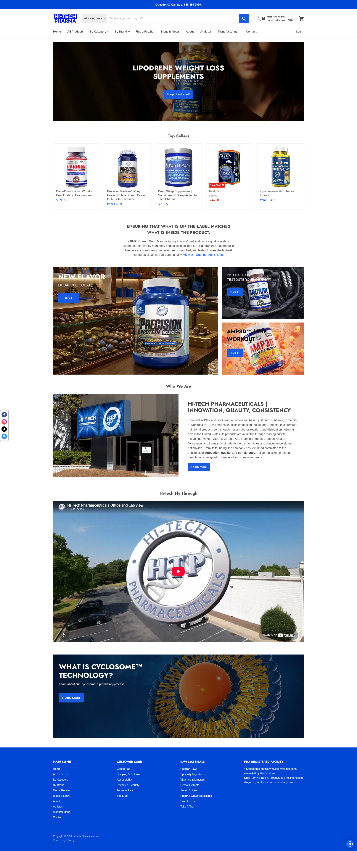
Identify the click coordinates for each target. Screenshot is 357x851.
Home (57, 31)
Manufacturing (228, 31)
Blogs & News (170, 31)
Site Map (122, 795)
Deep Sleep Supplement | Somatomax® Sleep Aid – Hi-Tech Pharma (177, 195)
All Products (75, 31)
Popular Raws (188, 768)
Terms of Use (125, 790)
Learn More (199, 466)
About (190, 31)
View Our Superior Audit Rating (203, 254)
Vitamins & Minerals (192, 779)
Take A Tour (187, 806)
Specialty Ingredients (193, 774)
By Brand (121, 31)
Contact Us (124, 768)
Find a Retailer (145, 31)
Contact (251, 31)
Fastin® (214, 191)
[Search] (244, 18)
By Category (98, 31)
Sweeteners (187, 801)
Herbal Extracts (189, 784)
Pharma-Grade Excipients (196, 795)
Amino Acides (188, 790)
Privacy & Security (128, 784)
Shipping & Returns (128, 774)
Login (299, 31)
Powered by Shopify (64, 840)
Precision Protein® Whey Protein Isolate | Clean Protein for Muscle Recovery (127, 195)
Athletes (206, 31)
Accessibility (124, 779)
